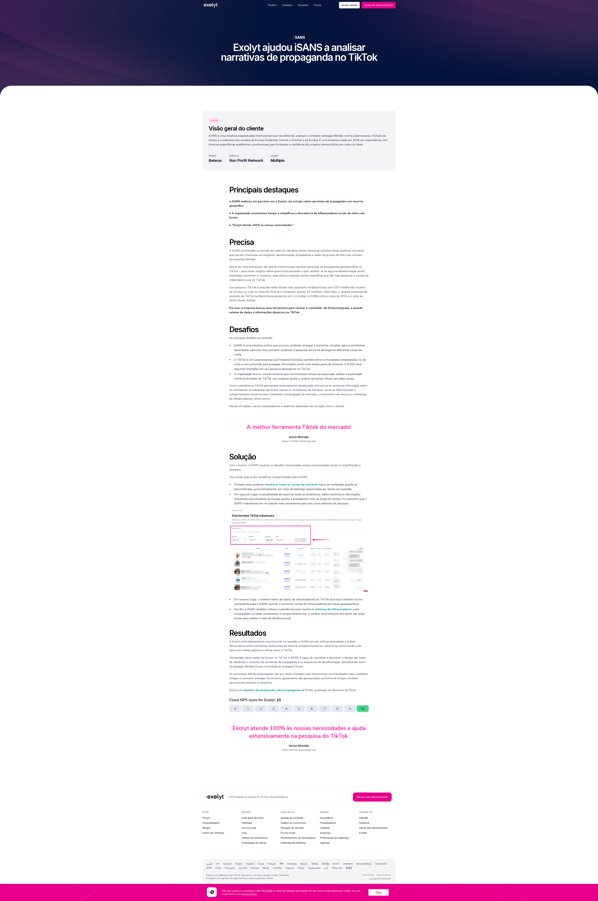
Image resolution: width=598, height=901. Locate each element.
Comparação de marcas (254, 843)
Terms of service (384, 875)
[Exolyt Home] (215, 797)
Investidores (326, 818)
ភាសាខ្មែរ (325, 863)
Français (272, 863)
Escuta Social (249, 828)
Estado (363, 833)
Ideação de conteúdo (292, 818)
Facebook (364, 823)
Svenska (255, 868)
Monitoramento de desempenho (298, 838)
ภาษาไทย (277, 868)
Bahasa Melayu (364, 863)
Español (250, 863)
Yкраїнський (314, 868)
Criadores (325, 828)
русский (243, 868)
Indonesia (292, 863)
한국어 (336, 863)
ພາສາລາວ (348, 863)
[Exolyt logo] (210, 5)
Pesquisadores (328, 823)
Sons (244, 833)
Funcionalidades (211, 823)
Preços (317, 5)
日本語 (314, 863)
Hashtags (247, 823)
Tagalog (289, 868)
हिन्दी (281, 863)
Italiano (304, 863)
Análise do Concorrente (293, 823)
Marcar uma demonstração (373, 828)
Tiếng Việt (337, 868)
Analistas (325, 833)
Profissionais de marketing (334, 838)
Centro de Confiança (213, 833)
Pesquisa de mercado (292, 828)
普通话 (349, 868)
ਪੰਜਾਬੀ (209, 868)
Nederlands (381, 863)
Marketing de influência (293, 843)
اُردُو (326, 868)
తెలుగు (266, 868)
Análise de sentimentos (255, 838)
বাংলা (218, 863)
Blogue (206, 828)
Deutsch (227, 863)
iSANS (214, 120)
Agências (325, 843)
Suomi (261, 863)
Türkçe (300, 868)
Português (230, 868)
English (238, 863)
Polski (218, 868)
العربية (209, 863)
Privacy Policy (368, 875)
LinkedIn (363, 818)
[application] (299, 892)
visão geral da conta (252, 818)
